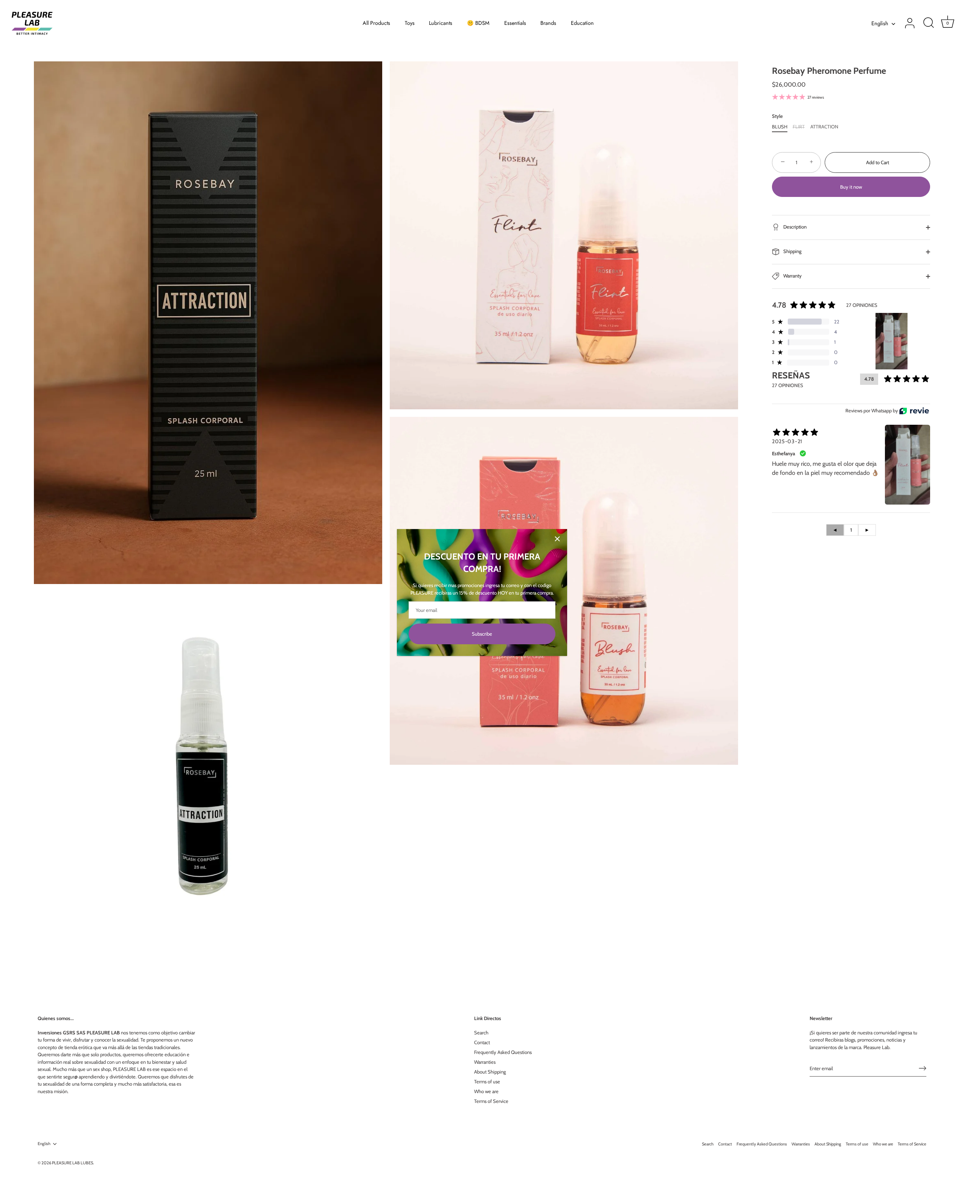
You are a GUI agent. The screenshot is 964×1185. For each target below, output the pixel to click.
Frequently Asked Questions (503, 1052)
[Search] (928, 23)
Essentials (515, 23)
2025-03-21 (787, 441)
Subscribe (482, 634)
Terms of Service (491, 1101)
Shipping (792, 251)
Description (794, 227)
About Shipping (490, 1072)
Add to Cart (877, 162)
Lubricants (440, 23)
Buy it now (851, 186)
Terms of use (487, 1081)
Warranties (485, 1062)
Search (481, 1032)
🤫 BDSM (478, 23)
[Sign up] (922, 1068)
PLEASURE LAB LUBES (72, 1162)
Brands (548, 23)
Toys (410, 23)
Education (582, 23)
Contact (482, 1042)
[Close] (557, 539)
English (879, 23)
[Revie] (914, 411)
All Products (376, 23)
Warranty (792, 276)
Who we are (486, 1091)
